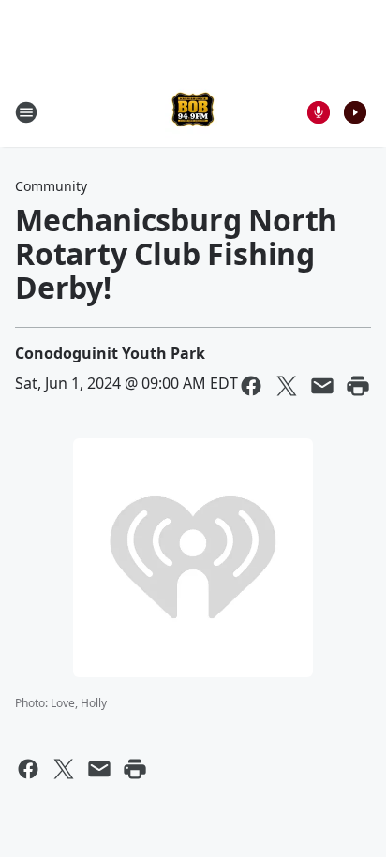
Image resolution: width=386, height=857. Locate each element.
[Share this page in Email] (322, 386)
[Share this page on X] (287, 386)
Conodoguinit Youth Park (110, 353)
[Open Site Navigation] (26, 112)
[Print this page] (358, 386)
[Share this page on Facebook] (251, 386)
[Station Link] (193, 111)
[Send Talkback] (318, 112)
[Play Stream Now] (355, 112)
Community (51, 186)
